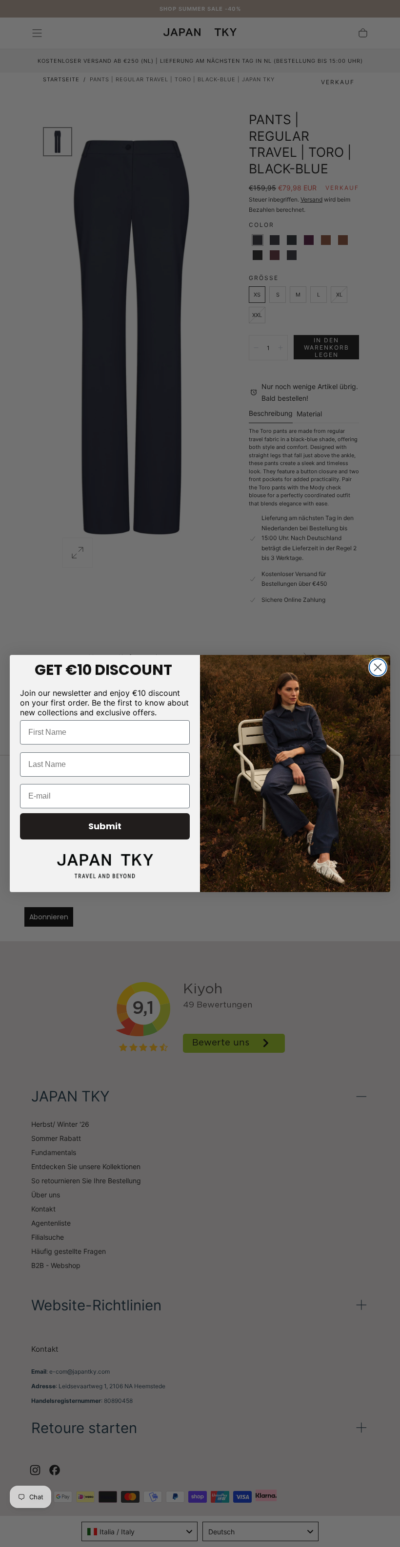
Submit (104, 826)
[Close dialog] (377, 667)
